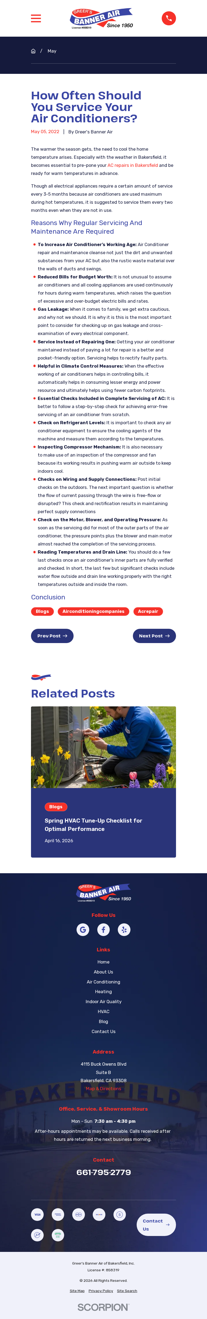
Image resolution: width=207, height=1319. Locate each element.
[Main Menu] (36, 18)
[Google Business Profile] (83, 929)
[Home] (101, 18)
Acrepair (148, 611)
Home (103, 962)
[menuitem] (77, 1290)
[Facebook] (103, 929)
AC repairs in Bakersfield (133, 165)
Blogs (42, 611)
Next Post (151, 636)
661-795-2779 (103, 1172)
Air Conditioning (103, 982)
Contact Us (104, 1031)
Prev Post (49, 636)
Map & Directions (103, 1088)
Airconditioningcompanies (94, 611)
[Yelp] (124, 929)
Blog (103, 1021)
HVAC (103, 1011)
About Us (103, 972)
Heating (103, 991)
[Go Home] (33, 51)
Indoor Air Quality (104, 1001)
